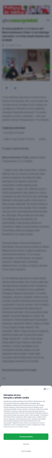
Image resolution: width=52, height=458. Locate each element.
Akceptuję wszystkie (26, 437)
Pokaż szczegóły (26, 451)
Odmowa (26, 444)
